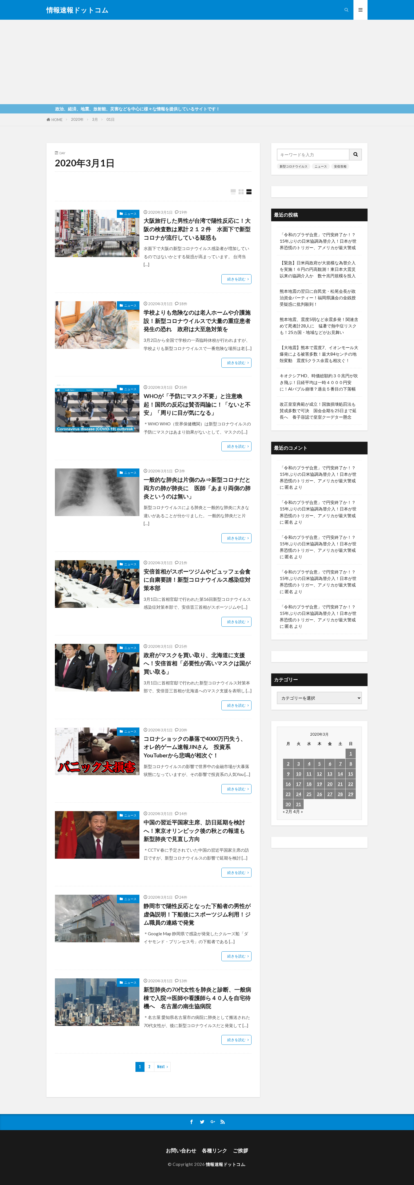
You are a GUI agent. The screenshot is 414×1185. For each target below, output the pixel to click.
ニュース (130, 213)
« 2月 (287, 811)
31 (298, 804)
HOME (57, 119)
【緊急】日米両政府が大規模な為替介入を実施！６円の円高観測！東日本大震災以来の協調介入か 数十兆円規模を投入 (318, 269)
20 (329, 783)
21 (340, 783)
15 (350, 773)
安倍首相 (340, 166)
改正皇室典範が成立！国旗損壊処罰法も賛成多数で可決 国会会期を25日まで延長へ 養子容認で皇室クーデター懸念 (318, 410)
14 (340, 773)
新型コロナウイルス (294, 166)
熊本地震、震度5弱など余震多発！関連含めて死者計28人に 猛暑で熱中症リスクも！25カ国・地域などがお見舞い (319, 326)
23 (288, 793)
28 (340, 793)
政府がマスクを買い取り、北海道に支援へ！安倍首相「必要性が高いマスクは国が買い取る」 (197, 663)
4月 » (298, 811)
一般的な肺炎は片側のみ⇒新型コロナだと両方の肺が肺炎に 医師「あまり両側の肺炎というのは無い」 (197, 487)
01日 (110, 119)
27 (329, 793)
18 (308, 783)
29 (350, 793)
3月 (95, 119)
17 (298, 783)
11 (308, 773)
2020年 (77, 119)
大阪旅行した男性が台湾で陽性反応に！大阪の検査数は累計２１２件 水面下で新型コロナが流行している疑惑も (197, 228)
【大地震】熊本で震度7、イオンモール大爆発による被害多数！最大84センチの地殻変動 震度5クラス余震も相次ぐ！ (319, 354)
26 (319, 793)
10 (298, 773)
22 (350, 783)
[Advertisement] (207, 62)
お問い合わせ (181, 1150)
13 (329, 773)
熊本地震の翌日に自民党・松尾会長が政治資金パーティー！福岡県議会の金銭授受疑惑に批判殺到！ (318, 298)
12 (319, 773)
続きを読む (236, 279)
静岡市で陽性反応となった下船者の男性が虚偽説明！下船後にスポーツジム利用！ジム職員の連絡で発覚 (197, 914)
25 (308, 793)
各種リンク (214, 1150)
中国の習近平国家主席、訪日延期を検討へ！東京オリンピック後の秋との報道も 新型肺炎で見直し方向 (197, 830)
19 (319, 783)
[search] (356, 154)
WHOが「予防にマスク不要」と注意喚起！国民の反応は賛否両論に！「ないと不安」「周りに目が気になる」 (197, 404)
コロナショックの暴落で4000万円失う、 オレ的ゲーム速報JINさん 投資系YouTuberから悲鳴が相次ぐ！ (195, 746)
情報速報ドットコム (77, 9)
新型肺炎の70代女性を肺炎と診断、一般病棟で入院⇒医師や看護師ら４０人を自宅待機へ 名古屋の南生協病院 (197, 997)
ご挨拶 (240, 1150)
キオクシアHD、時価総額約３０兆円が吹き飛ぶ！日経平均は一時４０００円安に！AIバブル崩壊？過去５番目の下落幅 (319, 382)
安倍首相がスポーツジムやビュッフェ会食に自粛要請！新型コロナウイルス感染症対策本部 (197, 579)
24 (298, 793)
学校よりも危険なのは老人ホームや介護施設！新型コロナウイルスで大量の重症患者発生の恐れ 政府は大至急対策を (197, 320)
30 (288, 804)
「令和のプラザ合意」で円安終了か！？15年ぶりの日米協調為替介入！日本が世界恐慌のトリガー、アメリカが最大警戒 (318, 241)
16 (288, 783)
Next (161, 1067)
